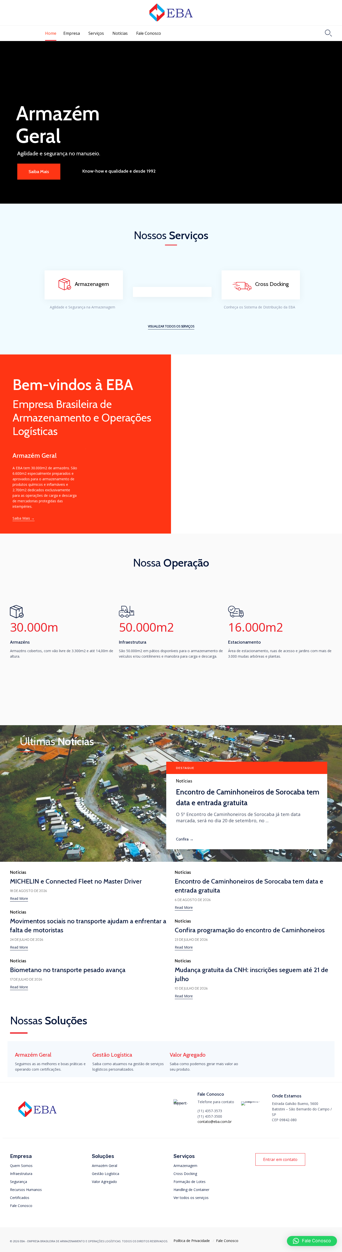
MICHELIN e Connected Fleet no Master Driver (76, 881)
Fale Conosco (148, 33)
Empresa (71, 33)
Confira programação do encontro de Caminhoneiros (250, 930)
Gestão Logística (105, 1173)
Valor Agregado (104, 1181)
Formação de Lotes (190, 1181)
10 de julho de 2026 (191, 988)
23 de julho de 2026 (191, 939)
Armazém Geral (104, 1165)
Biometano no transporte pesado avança (67, 970)
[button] (171, 326)
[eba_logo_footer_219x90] (37, 1118)
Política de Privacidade (192, 1240)
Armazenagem (185, 1165)
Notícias (120, 33)
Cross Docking (185, 1173)
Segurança (18, 1181)
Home (50, 33)
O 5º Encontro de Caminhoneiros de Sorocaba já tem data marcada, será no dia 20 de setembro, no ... (238, 817)
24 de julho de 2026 (26, 939)
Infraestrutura (21, 1173)
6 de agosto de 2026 (193, 900)
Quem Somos (21, 1165)
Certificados (19, 1197)
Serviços (96, 33)
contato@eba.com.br (215, 1121)
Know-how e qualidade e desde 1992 (118, 171)
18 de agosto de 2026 (28, 891)
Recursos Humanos (26, 1189)
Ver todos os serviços (191, 1197)
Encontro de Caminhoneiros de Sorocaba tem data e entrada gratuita (247, 797)
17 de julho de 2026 (26, 979)
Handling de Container (191, 1189)
